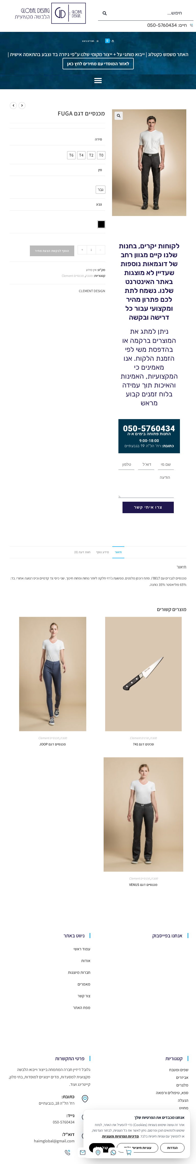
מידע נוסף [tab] (102, 552)
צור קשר (84, 996)
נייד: (70, 1115)
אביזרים (182, 1077)
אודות (85, 960)
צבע (99, 204)
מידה (98, 139)
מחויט (183, 1108)
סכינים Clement (139, 738)
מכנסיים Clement (73, 276)
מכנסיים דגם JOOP (52, 744)
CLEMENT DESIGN (92, 291)
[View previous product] (22, 105)
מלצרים (182, 1085)
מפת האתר (81, 1007)
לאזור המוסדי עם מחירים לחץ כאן (98, 64)
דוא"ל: (68, 1134)
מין (100, 169)
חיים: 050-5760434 (167, 25)
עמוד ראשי (82, 949)
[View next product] (13, 105)
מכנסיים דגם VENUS (143, 884)
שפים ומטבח (178, 1069)
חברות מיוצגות (79, 972)
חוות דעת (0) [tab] (82, 552)
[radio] (101, 155)
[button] (98, 80)
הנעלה (183, 1100)
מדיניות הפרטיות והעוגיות (120, 1136)
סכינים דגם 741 (143, 744)
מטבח (89, 276)
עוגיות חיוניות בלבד (137, 1147)
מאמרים (84, 984)
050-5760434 (149, 428)
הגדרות (172, 1147)
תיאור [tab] (118, 552)
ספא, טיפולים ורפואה (172, 1092)
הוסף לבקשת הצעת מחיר (52, 251)
